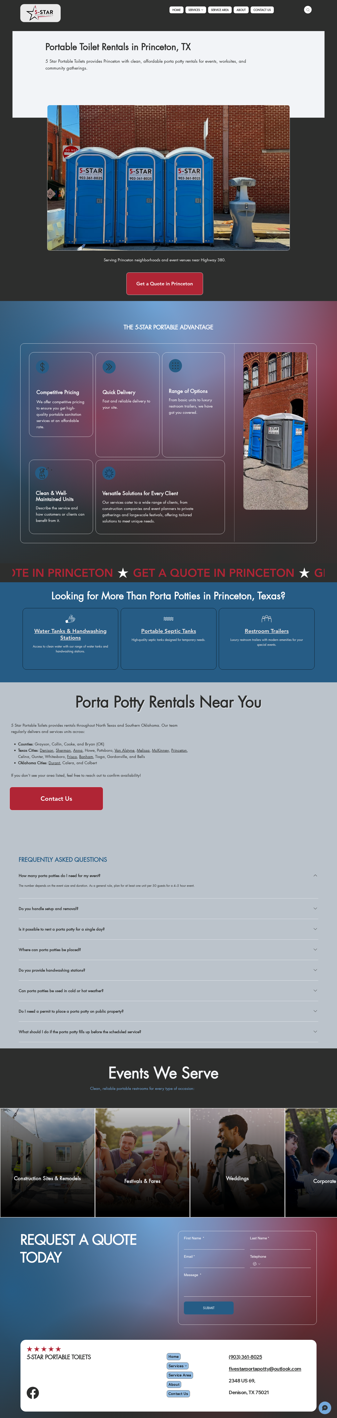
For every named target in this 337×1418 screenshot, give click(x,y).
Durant (54, 762)
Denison (46, 750)
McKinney (160, 750)
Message (192, 1275)
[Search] (308, 9)
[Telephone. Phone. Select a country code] (256, 1263)
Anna (77, 750)
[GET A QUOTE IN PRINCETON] (168, 573)
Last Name (259, 1238)
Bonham (86, 756)
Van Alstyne (124, 750)
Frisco (72, 756)
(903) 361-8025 (245, 1357)
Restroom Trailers (267, 631)
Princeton (179, 750)
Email (189, 1256)
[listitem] (47, 1162)
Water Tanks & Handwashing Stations (70, 634)
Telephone (258, 1256)
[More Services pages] (202, 10)
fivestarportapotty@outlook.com (265, 1369)
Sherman (63, 750)
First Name (194, 1238)
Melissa (143, 750)
